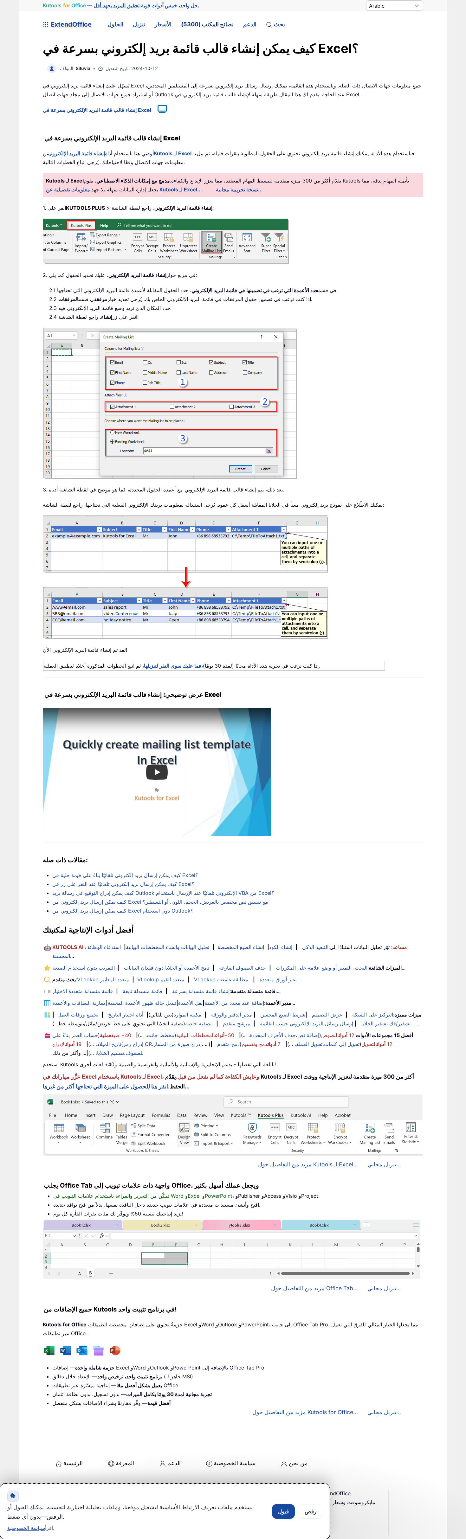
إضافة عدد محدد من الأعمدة (234, 1003)
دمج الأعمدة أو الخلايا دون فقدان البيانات (166, 968)
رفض (310, 1511)
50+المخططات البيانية (205, 1035)
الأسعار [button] (163, 24)
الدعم (249, 24)
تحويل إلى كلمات (341, 1044)
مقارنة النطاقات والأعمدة (79, 1003)
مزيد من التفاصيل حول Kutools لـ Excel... (308, 1164)
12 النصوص (337, 1035)
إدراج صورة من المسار (177, 1044)
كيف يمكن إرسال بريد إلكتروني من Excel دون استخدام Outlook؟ (122, 910)
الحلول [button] (115, 24)
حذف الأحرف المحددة (273, 1035)
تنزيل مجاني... (384, 1164)
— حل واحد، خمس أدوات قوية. (121, 5)
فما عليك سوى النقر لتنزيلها (172, 666)
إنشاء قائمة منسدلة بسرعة (201, 991)
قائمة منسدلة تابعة (142, 991)
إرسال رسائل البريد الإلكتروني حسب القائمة (306, 1023)
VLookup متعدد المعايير (103, 979)
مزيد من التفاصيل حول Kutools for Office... (305, 1412)
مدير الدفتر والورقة (231, 1014)
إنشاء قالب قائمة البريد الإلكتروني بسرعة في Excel (97, 110)
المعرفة (125, 1463)
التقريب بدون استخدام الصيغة (83, 968)
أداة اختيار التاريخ (125, 1014)
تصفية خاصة (198, 1023)
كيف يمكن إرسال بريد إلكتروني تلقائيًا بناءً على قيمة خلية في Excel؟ (125, 875)
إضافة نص (308, 1035)
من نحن (298, 1463)
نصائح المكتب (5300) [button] (207, 24)
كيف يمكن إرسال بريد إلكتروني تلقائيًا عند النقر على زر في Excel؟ (123, 884)
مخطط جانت (160, 1035)
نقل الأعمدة (190, 1003)
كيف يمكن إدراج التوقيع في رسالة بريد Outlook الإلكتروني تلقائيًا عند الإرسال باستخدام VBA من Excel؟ (163, 893)
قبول (283, 1511)
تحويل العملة (309, 1044)
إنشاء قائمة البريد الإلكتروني (77, 153)
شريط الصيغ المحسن (282, 1014)
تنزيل (139, 24)
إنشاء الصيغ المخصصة (240, 947)
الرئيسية (73, 1463)
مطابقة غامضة (232, 979)
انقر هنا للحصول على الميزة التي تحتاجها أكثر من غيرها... (116, 1086)
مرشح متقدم (236, 1023)
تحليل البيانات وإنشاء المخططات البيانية (167, 947)
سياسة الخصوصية (235, 1463)
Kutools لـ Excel (172, 153)
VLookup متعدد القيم (160, 979)
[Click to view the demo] (159, 110)
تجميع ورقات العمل (77, 1014)
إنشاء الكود (280, 947)
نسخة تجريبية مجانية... (239, 189)
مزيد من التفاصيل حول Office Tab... (314, 1288)
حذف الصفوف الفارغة (242, 968)
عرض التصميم (327, 1014)
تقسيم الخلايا (110, 1053)
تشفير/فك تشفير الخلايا (386, 1023)
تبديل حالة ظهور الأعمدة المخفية (142, 1003)
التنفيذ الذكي (315, 947)
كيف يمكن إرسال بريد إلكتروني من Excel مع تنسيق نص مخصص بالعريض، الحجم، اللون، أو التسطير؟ (160, 902)
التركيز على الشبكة (372, 1014)
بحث (279, 24)
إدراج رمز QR (137, 1044)
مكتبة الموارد (187, 1014)
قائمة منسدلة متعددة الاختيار (82, 991)
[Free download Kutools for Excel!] (185, 577)
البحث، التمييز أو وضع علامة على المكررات (321, 968)
